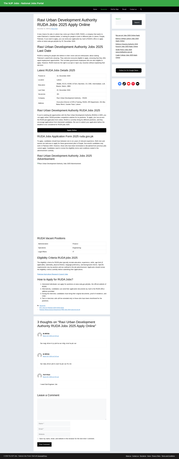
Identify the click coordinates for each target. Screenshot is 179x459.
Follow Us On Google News (128, 70)
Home (95, 9)
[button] (141, 9)
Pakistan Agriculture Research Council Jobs (52, 274)
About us (128, 456)
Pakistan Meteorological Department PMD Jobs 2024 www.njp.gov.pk (59, 309)
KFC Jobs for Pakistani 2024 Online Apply (51, 307)
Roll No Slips (115, 9)
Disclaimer (143, 456)
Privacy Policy (156, 456)
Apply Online (72, 130)
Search (118, 19)
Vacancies (104, 9)
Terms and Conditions (168, 456)
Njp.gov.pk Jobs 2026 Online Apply (128, 35)
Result (124, 9)
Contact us (133, 9)
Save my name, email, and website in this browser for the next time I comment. (67, 439)
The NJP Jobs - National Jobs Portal (24, 3)
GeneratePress (42, 456)
